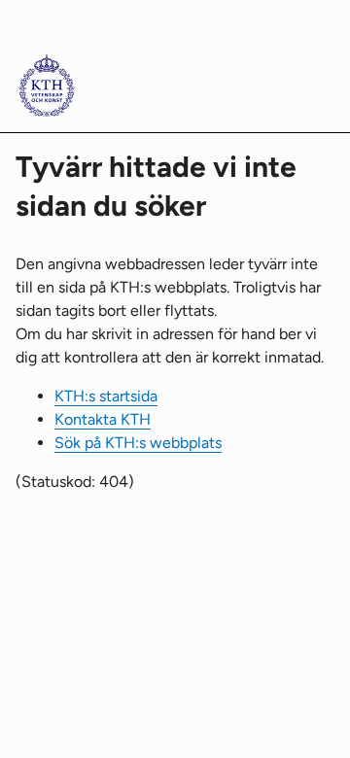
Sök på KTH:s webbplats (138, 442)
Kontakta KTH (102, 419)
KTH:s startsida (106, 396)
